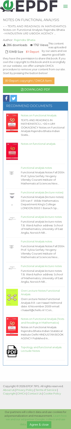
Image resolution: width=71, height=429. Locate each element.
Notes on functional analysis (38, 143)
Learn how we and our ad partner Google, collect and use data (36, 420)
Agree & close (39, 424)
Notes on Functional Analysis (38, 115)
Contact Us (35, 393)
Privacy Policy (25, 389)
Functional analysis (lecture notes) (42, 192)
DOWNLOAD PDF (36, 89)
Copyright (9, 393)
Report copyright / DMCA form (30, 81)
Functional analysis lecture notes (41, 216)
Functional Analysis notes (36, 241)
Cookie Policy (52, 393)
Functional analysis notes (36, 167)
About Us (8, 389)
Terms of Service (46, 389)
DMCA (22, 393)
